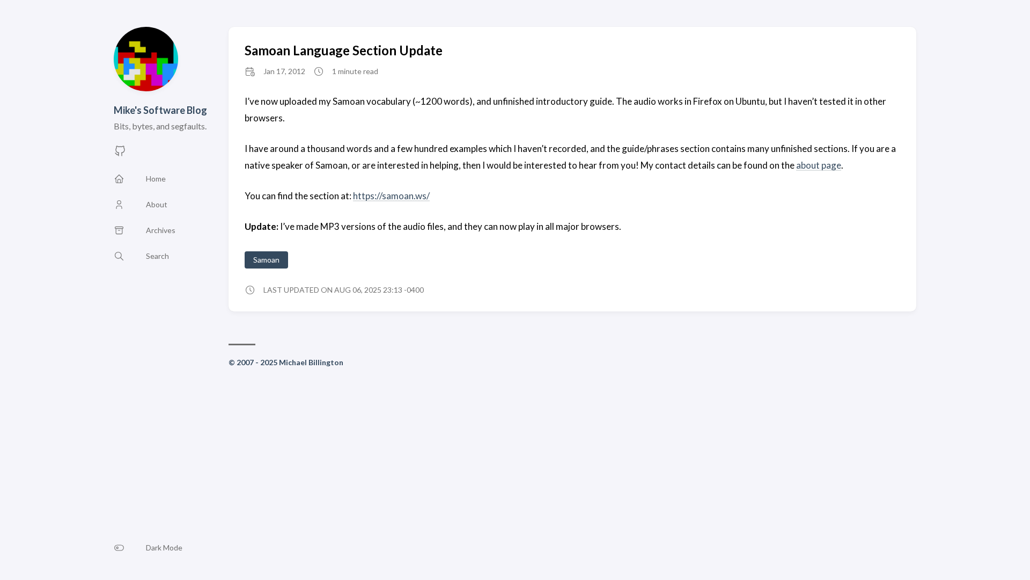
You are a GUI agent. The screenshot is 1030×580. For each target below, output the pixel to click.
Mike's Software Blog (160, 110)
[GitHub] (120, 154)
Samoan (266, 259)
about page (818, 165)
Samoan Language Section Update (344, 50)
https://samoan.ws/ (391, 195)
